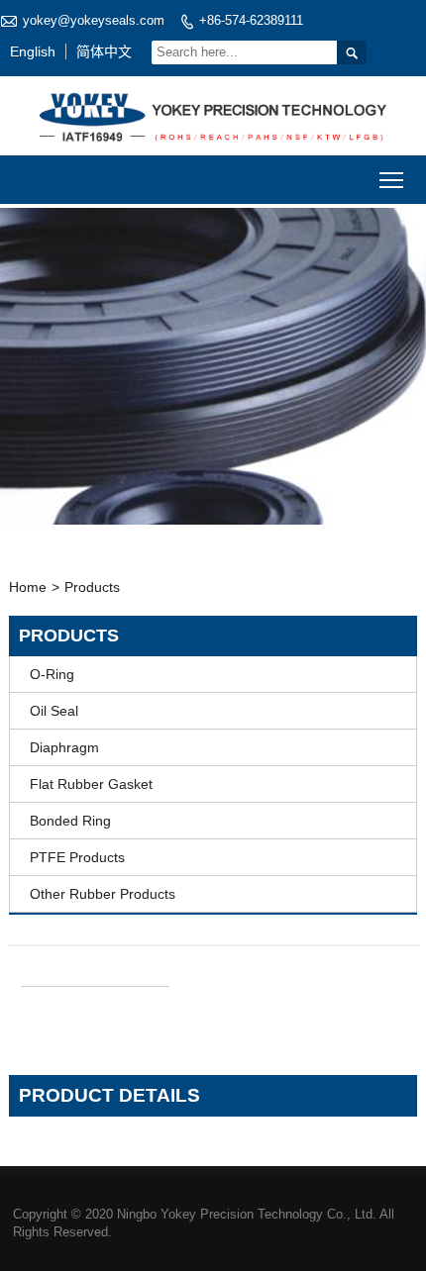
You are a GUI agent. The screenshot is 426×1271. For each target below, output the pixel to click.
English (32, 51)
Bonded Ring (70, 821)
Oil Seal (54, 711)
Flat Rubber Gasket (91, 784)
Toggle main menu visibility (391, 179)
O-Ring (52, 674)
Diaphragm (64, 747)
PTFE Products (77, 857)
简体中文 (104, 51)
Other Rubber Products (102, 894)
